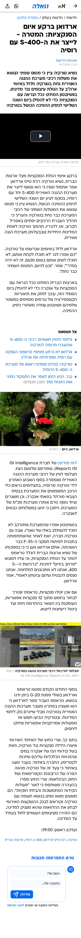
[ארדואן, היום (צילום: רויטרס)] (40, 423)
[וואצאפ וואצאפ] (16, 6)
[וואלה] (40, 6)
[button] (61, 6)
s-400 (37, 840)
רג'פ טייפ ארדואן (55, 840)
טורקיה (72, 840)
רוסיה (28, 840)
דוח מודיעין (67, 463)
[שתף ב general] (7, 6)
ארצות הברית (14, 840)
